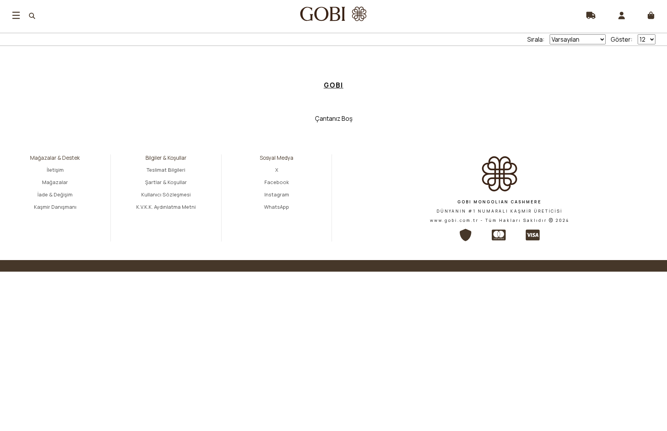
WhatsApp (276, 206)
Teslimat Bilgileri (166, 169)
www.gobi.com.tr (454, 220)
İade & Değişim (55, 194)
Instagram (276, 194)
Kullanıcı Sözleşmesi (166, 194)
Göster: (622, 39)
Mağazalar (55, 182)
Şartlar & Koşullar (166, 182)
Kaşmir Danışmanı (55, 206)
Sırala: (536, 39)
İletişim (55, 169)
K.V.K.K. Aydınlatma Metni (166, 206)
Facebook (276, 182)
